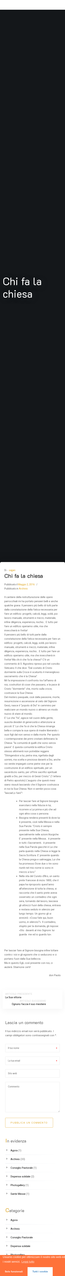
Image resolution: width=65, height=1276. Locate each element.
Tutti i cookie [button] (40, 1271)
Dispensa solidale (20, 1176)
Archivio (23, 588)
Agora (14, 1150)
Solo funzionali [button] (14, 1271)
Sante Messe (18, 1193)
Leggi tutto (27, 1261)
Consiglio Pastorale (22, 1167)
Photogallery (18, 1185)
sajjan (12, 570)
